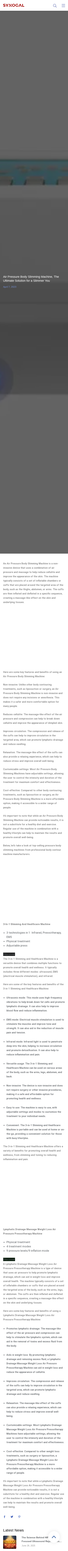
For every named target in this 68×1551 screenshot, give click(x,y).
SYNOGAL (13, 5)
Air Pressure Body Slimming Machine (27, 563)
